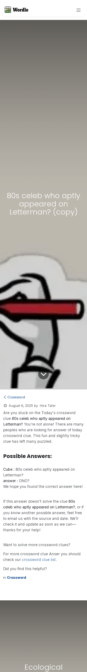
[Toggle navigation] (78, 10)
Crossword (16, 397)
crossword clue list (39, 559)
